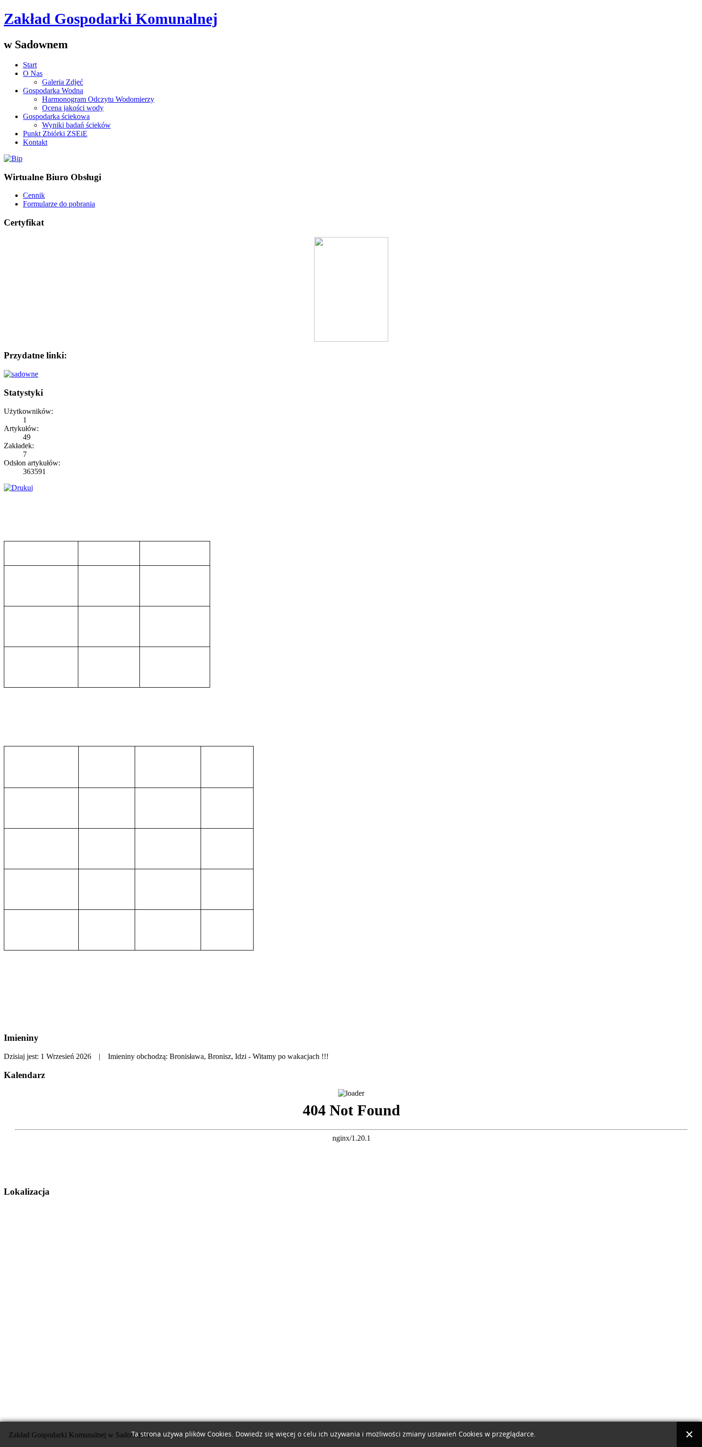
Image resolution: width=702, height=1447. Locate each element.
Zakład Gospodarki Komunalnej (111, 18)
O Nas (33, 73)
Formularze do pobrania (59, 204)
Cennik (34, 195)
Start (30, 65)
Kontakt (35, 142)
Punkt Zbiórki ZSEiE (55, 134)
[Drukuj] (18, 488)
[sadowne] (21, 374)
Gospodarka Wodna (53, 90)
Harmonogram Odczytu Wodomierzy (98, 99)
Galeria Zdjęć (62, 82)
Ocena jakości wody (73, 108)
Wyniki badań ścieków (76, 125)
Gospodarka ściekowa (56, 116)
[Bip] (13, 158)
